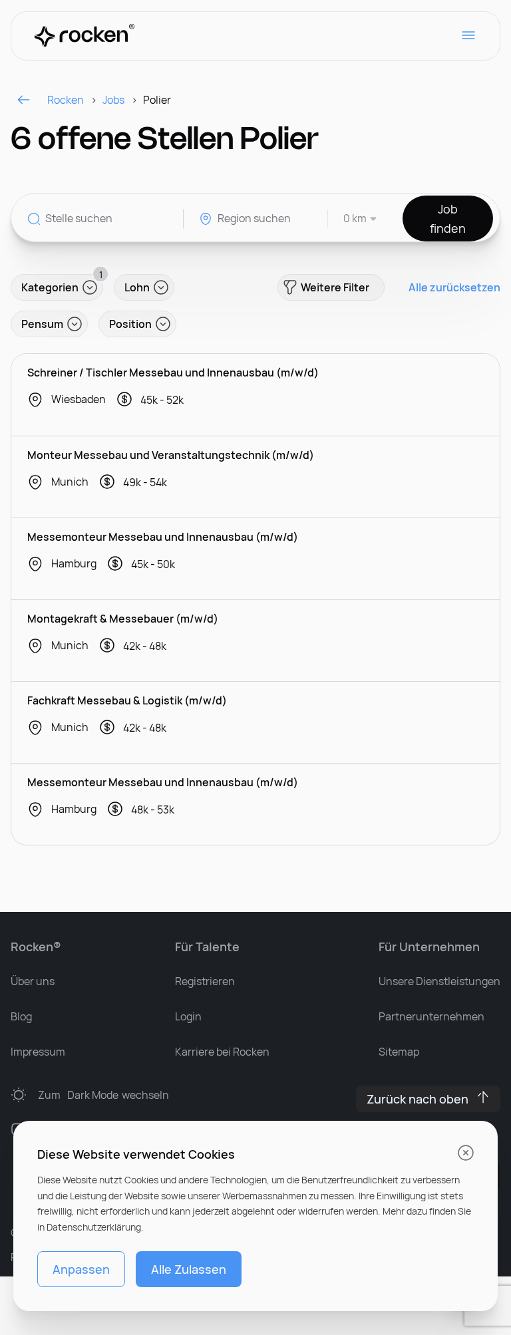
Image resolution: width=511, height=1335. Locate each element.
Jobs (113, 99)
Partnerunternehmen (431, 1016)
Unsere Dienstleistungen (439, 981)
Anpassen (81, 1269)
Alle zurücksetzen (454, 288)
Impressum (38, 1051)
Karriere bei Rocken (222, 1051)
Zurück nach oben (417, 1099)
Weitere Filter (335, 287)
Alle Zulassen (188, 1269)
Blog (21, 1016)
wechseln (103, 1095)
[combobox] (353, 218)
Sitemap (399, 1051)
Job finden (448, 218)
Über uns (33, 981)
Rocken (65, 99)
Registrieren (205, 981)
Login (188, 1016)
